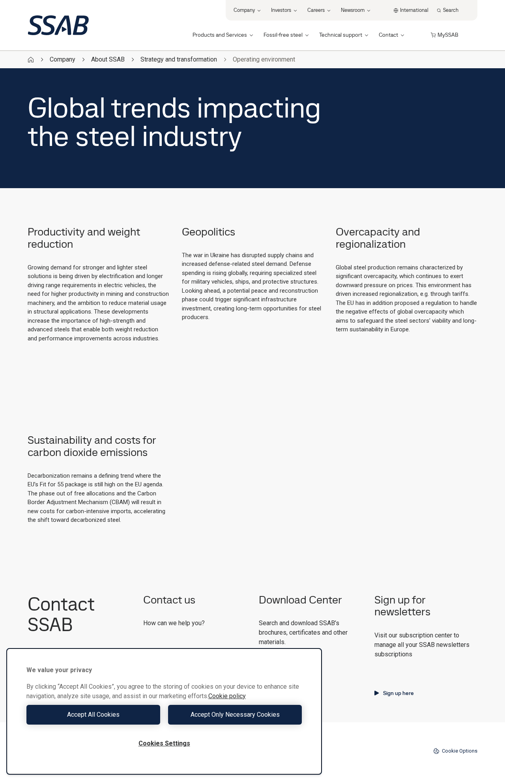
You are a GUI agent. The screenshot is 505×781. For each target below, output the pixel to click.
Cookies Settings (164, 743)
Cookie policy (227, 696)
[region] (164, 711)
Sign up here (398, 693)
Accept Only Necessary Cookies (235, 714)
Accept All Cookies (93, 714)
